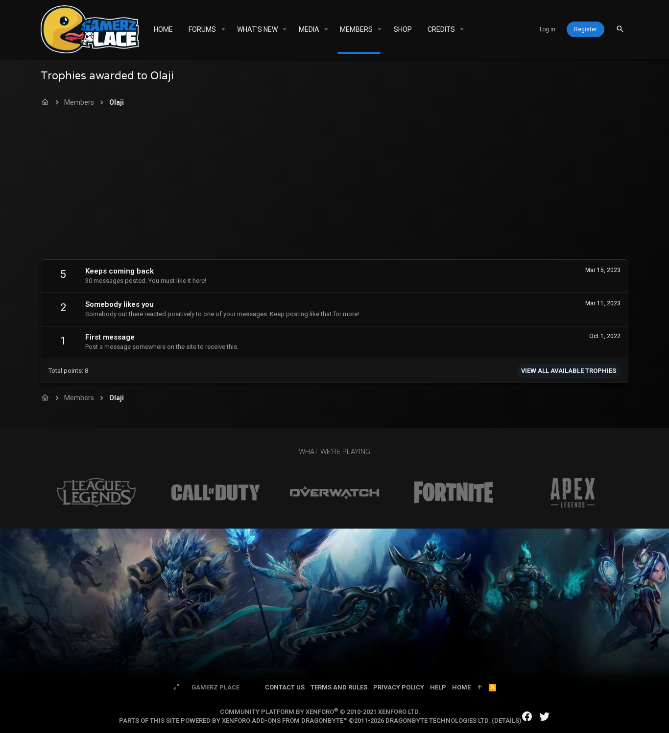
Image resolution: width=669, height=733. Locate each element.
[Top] (480, 687)
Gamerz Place (215, 687)
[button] (223, 29)
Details (506, 720)
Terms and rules (339, 687)
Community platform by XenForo (320, 711)
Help (438, 687)
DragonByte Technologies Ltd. (437, 720)
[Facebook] (527, 716)
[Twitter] (544, 716)
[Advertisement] (334, 185)
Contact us (285, 687)
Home (461, 687)
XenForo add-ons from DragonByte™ (284, 720)
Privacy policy (398, 687)
